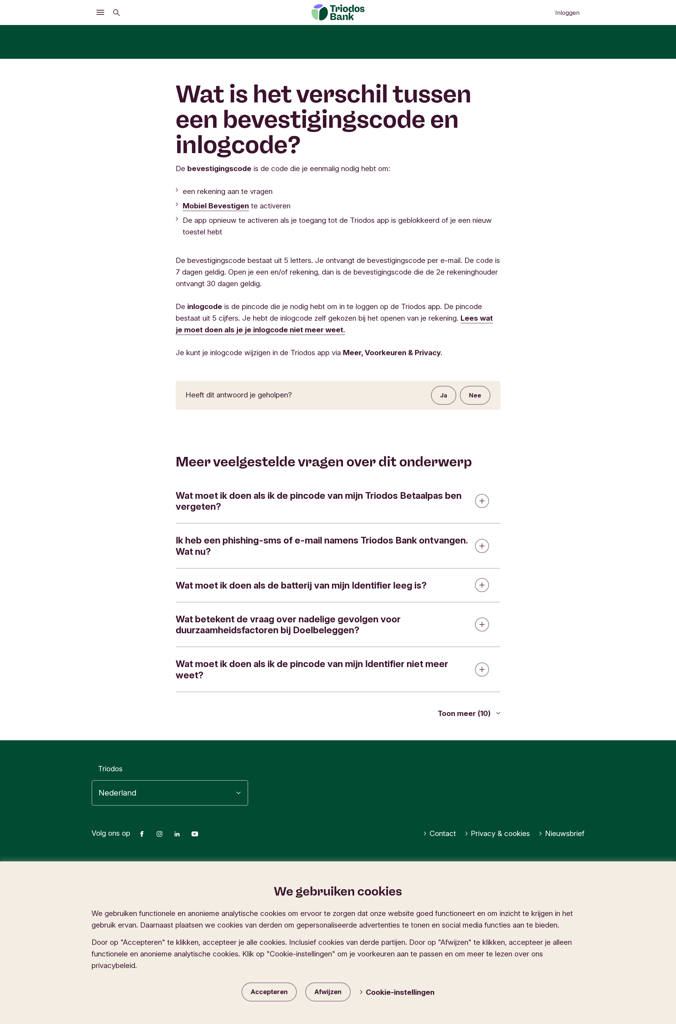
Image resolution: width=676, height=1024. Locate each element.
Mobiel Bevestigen (216, 205)
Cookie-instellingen (400, 992)
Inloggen (567, 12)
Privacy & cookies (500, 833)
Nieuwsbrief (564, 833)
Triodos (110, 768)
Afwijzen (328, 991)
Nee (475, 395)
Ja (443, 395)
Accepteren (269, 991)
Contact (443, 833)
